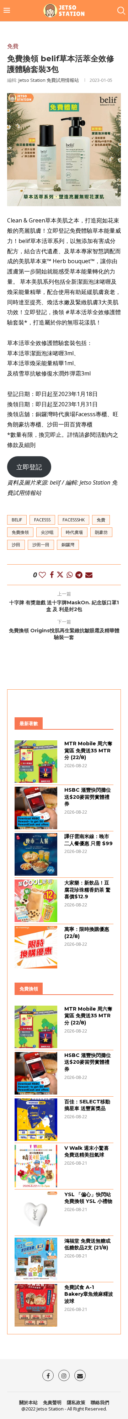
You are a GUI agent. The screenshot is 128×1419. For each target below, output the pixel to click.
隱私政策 (76, 1402)
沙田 (16, 545)
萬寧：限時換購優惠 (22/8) (86, 932)
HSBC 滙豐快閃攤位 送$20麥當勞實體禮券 (87, 797)
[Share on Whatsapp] (69, 575)
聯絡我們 (100, 1402)
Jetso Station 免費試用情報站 (48, 80)
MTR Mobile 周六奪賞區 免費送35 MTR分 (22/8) (88, 750)
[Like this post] (42, 575)
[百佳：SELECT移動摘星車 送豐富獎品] (36, 1119)
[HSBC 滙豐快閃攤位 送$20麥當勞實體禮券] (36, 808)
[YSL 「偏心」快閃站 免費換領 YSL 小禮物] (36, 1212)
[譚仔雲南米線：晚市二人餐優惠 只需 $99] (36, 854)
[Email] (80, 1375)
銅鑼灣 (68, 545)
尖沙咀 (47, 532)
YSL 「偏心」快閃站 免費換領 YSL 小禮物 (88, 1198)
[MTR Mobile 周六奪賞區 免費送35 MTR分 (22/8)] (36, 761)
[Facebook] (48, 1375)
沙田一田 (40, 545)
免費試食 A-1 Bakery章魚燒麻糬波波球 (88, 1294)
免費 (101, 520)
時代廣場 (74, 532)
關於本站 (28, 1402)
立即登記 (29, 467)
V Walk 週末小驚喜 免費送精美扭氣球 (86, 1151)
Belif (17, 520)
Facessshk (74, 520)
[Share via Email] (88, 575)
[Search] (120, 10)
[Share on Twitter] (60, 575)
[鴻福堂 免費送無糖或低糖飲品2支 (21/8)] (36, 1259)
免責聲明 (52, 1402)
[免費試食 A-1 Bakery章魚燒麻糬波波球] (36, 1305)
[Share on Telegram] (78, 575)
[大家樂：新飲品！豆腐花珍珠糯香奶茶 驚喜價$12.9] (36, 901)
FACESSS (42, 520)
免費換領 (20, 532)
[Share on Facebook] (52, 575)
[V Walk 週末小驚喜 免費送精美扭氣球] (36, 1166)
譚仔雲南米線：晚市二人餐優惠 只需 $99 (88, 840)
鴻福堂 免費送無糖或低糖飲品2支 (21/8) (87, 1244)
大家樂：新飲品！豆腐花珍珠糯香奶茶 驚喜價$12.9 (87, 890)
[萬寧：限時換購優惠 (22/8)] (36, 947)
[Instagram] (64, 1375)
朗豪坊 (101, 532)
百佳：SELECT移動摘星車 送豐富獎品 (87, 1105)
